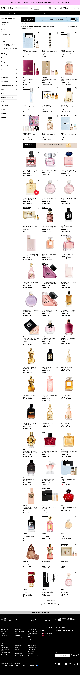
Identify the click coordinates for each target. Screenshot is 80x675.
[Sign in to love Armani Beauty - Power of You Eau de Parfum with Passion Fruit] (76, 319)
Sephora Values (4, 635)
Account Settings (18, 639)
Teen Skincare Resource (33, 655)
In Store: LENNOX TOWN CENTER (10, 45)
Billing (29, 639)
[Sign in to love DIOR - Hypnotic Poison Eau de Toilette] (76, 488)
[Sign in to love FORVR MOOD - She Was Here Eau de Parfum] (38, 544)
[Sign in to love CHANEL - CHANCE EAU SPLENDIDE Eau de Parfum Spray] (38, 291)
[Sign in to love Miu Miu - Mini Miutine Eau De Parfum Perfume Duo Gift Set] (38, 33)
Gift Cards (69, 13)
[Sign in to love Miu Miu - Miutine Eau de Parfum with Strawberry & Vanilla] (57, 116)
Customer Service (32, 629)
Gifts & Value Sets (61, 13)
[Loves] (74, 8)
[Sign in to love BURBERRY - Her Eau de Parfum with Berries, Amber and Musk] (76, 263)
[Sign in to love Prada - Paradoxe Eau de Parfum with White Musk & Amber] (57, 291)
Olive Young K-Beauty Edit (10, 13)
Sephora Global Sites (5, 647)
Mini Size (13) (4, 27)
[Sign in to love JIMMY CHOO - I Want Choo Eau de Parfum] (76, 404)
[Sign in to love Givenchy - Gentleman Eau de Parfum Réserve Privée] (38, 404)
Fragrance (31, 13)
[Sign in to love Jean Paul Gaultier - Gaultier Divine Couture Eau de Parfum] (57, 544)
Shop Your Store (18, 653)
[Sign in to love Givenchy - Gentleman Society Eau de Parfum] (76, 207)
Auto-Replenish (18, 645)
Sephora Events (4, 643)
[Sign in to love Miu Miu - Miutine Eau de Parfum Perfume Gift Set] (76, 460)
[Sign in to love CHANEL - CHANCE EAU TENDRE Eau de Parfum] (57, 179)
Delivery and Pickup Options (32, 634)
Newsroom (3, 631)
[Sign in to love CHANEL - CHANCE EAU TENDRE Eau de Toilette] (76, 179)
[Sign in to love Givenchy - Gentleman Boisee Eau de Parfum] (38, 460)
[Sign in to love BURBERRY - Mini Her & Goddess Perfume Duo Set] (57, 60)
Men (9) (3, 29)
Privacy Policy (4, 665)
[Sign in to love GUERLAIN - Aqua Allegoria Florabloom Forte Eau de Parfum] (57, 516)
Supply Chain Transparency (4, 638)
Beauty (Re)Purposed (5, 654)
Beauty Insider (18, 629)
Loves (16, 651)
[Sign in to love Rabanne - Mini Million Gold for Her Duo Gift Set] (38, 207)
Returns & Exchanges (32, 631)
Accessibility (30, 653)
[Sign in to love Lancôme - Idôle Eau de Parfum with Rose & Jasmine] (57, 376)
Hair (36, 13)
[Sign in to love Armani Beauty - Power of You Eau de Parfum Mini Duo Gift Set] (38, 60)
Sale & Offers (76, 13)
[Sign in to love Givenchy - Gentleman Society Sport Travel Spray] (38, 88)
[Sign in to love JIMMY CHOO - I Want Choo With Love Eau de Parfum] (38, 263)
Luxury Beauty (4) (5, 34)
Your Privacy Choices (31, 665)
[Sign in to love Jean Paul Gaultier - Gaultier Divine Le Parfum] (38, 376)
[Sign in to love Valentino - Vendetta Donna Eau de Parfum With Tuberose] (57, 432)
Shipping (30, 636)
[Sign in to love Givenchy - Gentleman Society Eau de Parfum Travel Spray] (76, 33)
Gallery (16, 633)
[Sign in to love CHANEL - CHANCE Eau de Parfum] (76, 516)
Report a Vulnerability (5, 656)
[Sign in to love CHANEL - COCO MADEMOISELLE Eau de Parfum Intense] (57, 235)
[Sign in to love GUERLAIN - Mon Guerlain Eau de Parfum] (76, 235)
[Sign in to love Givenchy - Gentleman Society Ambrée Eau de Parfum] (57, 348)
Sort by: (73, 26)
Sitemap (23, 665)
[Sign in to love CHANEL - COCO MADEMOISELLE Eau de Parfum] (76, 60)
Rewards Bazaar (18, 649)
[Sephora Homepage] (7, 8)
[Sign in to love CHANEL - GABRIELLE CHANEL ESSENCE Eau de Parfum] (76, 432)
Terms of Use (11, 665)
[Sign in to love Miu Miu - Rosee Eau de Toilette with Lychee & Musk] (76, 572)
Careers (3, 633)
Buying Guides (31, 643)
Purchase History (18, 637)
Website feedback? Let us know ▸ (40, 612)
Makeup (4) (4, 32)
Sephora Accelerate (5, 652)
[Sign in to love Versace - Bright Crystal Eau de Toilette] (57, 152)
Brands (53, 13)
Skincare (25, 13)
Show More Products (50, 603)
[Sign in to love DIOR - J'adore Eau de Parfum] (76, 348)
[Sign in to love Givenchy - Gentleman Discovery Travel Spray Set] (57, 488)
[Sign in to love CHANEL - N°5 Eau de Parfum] (76, 376)
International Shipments (33, 641)
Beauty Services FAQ (32, 645)
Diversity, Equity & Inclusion (5, 650)
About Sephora (4, 629)
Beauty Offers (17, 647)
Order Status (17, 635)
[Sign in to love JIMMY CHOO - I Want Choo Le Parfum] (57, 404)
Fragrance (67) (5, 22)
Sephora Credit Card (19, 631)
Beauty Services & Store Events (20, 642)
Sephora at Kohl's (32, 647)
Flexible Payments (32, 651)
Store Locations (31, 649)
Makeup (20, 13)
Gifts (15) (3, 24)
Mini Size (48, 13)
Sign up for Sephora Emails (62, 652)
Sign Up (75, 655)
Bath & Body (42, 13)
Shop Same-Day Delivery (20, 655)
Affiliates (3, 641)
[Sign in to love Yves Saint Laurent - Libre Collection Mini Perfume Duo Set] (57, 88)
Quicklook (31, 47)
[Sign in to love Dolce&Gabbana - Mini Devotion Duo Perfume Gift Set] (76, 544)
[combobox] (21, 8)
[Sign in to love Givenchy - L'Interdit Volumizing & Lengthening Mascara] (57, 572)
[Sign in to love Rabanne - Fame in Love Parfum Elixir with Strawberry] (38, 572)
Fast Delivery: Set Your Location (11, 49)
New (2, 13)
